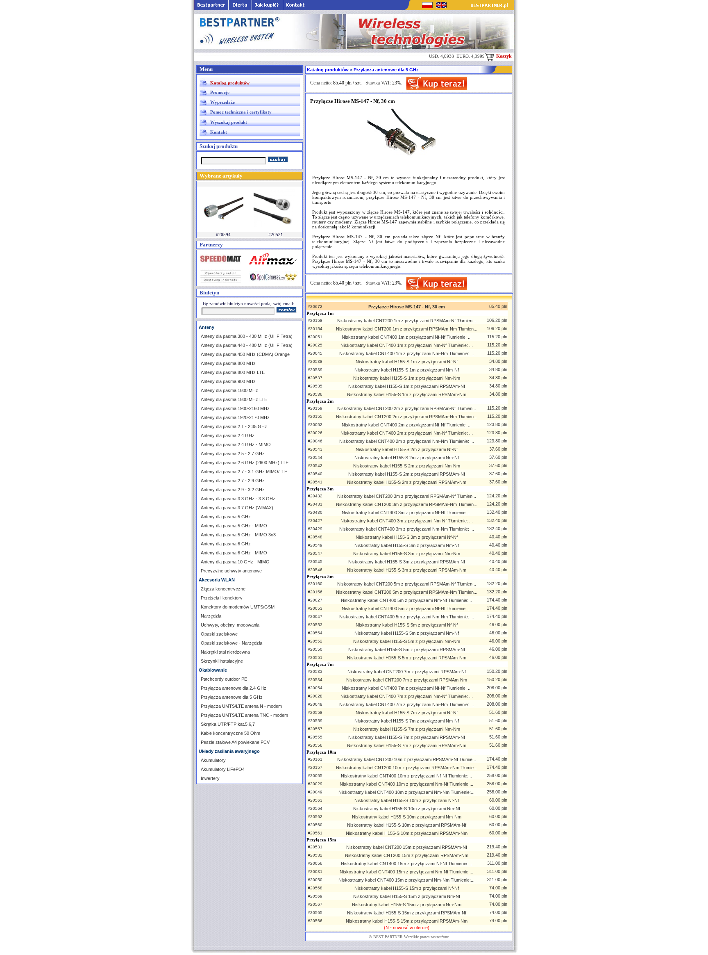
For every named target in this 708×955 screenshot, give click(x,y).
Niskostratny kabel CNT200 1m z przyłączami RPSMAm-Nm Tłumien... (406, 328)
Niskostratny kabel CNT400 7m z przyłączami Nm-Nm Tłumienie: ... (406, 704)
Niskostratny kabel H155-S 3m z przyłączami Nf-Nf (407, 537)
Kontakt (218, 132)
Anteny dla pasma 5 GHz (226, 516)
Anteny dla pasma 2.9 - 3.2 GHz (233, 489)
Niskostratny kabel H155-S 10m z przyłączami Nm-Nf (406, 808)
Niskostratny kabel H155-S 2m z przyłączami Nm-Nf (406, 457)
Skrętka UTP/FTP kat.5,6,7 (228, 724)
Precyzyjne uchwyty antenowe (231, 570)
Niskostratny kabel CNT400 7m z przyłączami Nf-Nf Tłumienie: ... (407, 688)
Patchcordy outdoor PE (224, 679)
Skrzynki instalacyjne (222, 661)
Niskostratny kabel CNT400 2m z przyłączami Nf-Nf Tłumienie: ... (407, 424)
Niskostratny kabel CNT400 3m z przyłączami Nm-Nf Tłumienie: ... (406, 520)
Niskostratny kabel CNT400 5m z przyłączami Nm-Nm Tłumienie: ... (406, 616)
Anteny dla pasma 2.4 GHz (227, 435)
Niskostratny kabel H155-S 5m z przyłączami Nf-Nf (407, 624)
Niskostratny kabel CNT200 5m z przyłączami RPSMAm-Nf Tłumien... (406, 583)
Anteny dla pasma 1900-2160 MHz (235, 408)
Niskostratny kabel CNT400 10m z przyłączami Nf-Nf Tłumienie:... (406, 775)
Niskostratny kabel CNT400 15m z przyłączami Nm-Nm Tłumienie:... (406, 880)
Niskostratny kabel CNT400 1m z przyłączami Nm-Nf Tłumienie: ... (406, 345)
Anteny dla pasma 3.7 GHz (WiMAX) (237, 507)
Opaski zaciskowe (219, 633)
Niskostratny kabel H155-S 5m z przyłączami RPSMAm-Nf (406, 649)
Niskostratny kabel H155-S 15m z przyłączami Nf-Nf (406, 888)
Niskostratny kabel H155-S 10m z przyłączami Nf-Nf (406, 800)
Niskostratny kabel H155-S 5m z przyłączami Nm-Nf (406, 633)
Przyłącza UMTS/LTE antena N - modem (241, 706)
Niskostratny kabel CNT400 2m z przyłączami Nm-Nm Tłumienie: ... (406, 441)
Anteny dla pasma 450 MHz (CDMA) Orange (245, 354)
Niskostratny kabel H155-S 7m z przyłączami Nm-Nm (406, 729)
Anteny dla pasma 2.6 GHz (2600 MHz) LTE (244, 462)
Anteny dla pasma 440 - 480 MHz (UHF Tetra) (247, 345)
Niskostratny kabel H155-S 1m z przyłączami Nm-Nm (406, 378)
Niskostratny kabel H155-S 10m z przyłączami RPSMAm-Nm (406, 833)
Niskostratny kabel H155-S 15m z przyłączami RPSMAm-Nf (406, 912)
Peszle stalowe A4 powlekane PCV (235, 742)
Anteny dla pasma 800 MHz (228, 363)
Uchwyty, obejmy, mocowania (230, 624)
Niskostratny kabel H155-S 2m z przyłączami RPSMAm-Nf (406, 474)
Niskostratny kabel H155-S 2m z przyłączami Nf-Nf (407, 449)
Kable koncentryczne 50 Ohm (230, 733)
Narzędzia (211, 615)
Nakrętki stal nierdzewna (225, 652)
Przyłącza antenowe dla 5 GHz (232, 697)
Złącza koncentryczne (223, 588)
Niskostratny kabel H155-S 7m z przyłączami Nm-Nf (406, 720)
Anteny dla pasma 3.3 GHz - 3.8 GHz (238, 498)
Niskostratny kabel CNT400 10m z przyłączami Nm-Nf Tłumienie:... (406, 784)
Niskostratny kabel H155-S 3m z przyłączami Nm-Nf (406, 545)
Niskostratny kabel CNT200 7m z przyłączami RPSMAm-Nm (406, 679)
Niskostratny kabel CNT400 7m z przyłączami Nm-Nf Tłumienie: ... (406, 696)
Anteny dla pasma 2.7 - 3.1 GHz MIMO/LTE (244, 471)
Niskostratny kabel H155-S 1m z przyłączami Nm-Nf (406, 369)
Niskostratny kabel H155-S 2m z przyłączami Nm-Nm (406, 465)
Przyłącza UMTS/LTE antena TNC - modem (244, 715)
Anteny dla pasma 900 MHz (228, 381)
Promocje (219, 92)
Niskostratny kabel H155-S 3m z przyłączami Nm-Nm (406, 553)
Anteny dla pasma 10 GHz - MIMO (235, 561)
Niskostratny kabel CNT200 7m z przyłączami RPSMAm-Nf (406, 671)
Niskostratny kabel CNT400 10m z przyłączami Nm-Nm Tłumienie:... (406, 792)
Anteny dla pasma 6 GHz (226, 543)
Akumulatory (213, 760)
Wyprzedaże (222, 102)
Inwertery (210, 778)
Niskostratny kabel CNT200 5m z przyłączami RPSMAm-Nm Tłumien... (406, 592)
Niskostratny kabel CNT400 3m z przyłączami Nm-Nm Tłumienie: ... (406, 529)
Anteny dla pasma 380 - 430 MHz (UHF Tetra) (247, 336)
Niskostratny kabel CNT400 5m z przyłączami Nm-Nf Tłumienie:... (406, 600)
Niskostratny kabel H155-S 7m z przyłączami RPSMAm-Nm (406, 745)
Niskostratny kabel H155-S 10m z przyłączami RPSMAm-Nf (406, 825)
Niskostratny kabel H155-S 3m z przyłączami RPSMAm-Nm (406, 570)
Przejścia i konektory (222, 597)
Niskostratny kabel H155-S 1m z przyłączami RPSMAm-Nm (406, 394)
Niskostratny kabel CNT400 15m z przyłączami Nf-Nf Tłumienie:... (406, 863)
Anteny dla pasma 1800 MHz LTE (234, 399)
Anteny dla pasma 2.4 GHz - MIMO (236, 444)
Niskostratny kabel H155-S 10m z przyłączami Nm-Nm (406, 816)
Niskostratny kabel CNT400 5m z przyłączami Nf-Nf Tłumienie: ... (407, 608)
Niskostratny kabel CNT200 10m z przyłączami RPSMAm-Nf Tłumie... (406, 759)
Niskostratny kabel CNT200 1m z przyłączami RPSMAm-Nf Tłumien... (406, 320)
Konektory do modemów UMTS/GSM (238, 606)
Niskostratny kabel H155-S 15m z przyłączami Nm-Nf (406, 896)
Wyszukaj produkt (228, 122)
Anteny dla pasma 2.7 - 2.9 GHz (233, 480)
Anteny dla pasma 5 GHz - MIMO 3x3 (238, 534)
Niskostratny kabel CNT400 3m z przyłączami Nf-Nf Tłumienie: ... (407, 512)
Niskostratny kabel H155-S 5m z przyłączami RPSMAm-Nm (406, 657)
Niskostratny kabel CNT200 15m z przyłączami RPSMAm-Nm (406, 855)
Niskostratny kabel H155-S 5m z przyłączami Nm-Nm (406, 641)
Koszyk (503, 56)
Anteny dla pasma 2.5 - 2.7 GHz (233, 453)
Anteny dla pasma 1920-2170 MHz (235, 417)
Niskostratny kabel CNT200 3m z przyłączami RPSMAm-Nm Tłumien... (406, 504)
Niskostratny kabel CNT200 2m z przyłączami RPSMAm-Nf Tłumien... (406, 408)
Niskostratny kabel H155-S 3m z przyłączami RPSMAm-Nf (406, 561)
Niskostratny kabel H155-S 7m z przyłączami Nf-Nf (407, 712)
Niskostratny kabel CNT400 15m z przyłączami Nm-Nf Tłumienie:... (406, 871)
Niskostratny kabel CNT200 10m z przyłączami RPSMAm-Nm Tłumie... (406, 767)
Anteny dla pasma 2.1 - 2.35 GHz (234, 426)
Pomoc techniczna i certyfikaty (241, 111)
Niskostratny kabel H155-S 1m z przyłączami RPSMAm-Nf (406, 386)
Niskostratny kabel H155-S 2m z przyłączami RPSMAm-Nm (406, 482)
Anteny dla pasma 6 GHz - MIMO (234, 552)
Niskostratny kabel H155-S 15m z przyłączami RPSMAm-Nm (406, 921)
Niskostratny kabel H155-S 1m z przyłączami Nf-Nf (407, 361)
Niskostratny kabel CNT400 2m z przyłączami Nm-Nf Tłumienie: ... (406, 433)
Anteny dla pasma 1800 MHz (229, 390)
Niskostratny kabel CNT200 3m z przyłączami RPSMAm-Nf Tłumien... (406, 496)
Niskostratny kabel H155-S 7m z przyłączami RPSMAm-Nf (406, 737)
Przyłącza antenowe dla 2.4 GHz (233, 688)
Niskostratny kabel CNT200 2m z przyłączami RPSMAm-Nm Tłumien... (406, 416)
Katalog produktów (230, 82)
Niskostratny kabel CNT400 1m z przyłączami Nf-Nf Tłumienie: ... (407, 337)
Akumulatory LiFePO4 (223, 769)
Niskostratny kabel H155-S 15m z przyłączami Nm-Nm (406, 904)
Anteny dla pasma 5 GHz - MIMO (234, 525)
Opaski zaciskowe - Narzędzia (231, 642)
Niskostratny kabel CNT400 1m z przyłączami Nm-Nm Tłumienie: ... (406, 353)
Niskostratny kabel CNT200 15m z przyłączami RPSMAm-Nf (406, 847)
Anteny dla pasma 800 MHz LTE (233, 372)
